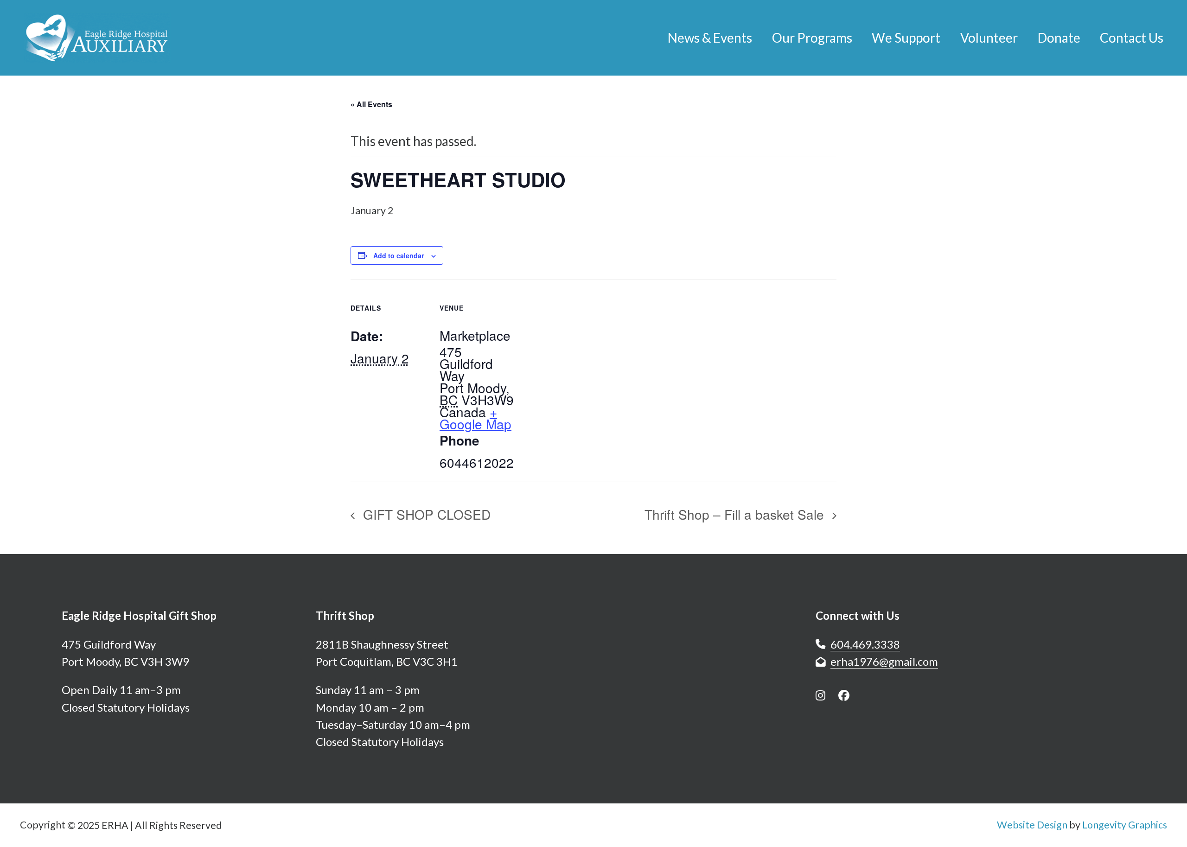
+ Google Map (475, 417)
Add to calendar (398, 255)
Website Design (1032, 825)
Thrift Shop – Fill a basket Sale (736, 514)
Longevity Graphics (1124, 825)
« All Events (371, 104)
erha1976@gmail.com (884, 661)
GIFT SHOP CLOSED (425, 514)
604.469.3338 (865, 644)
